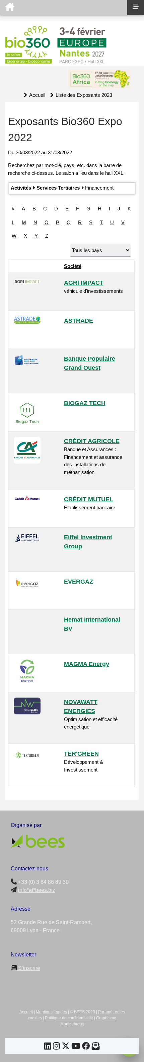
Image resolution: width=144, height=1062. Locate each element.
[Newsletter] (96, 1047)
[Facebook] (86, 1047)
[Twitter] (66, 1047)
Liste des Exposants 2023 (84, 95)
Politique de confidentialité (69, 1018)
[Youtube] (75, 1047)
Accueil (37, 95)
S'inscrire (28, 968)
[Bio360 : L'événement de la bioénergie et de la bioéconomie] (63, 7)
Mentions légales (51, 1012)
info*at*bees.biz (36, 890)
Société (72, 266)
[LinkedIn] (47, 1047)
